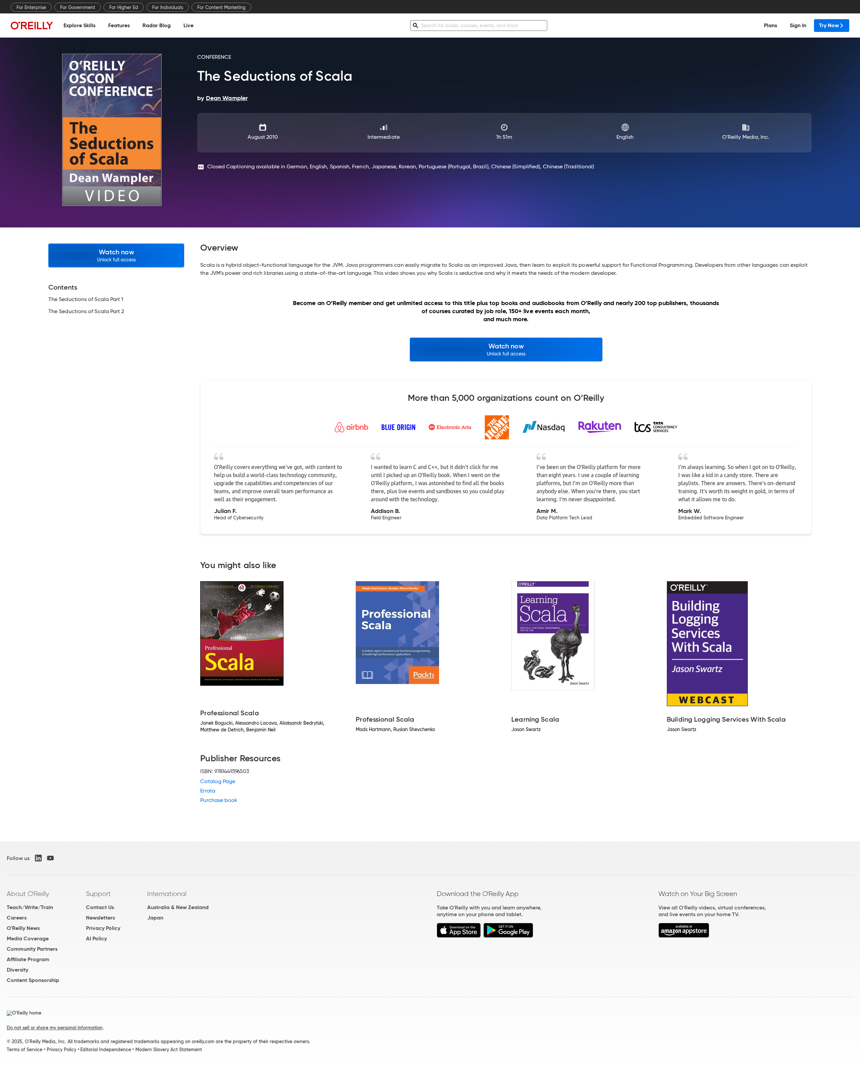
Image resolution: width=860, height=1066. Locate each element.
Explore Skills (79, 25)
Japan (155, 917)
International (166, 894)
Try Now (829, 25)
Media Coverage (28, 938)
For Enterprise (31, 7)
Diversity (17, 969)
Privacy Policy (103, 928)
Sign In (798, 25)
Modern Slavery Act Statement (168, 1050)
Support (98, 894)
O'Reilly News (23, 928)
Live (188, 25)
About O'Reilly (28, 894)
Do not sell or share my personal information (54, 1028)
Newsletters (100, 917)
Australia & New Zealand (178, 907)
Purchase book (218, 800)
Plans (770, 25)
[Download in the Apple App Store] (459, 935)
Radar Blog (156, 25)
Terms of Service (24, 1050)
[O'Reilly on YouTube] (50, 858)
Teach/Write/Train (30, 907)
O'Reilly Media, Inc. (746, 137)
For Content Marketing (221, 7)
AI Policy (96, 938)
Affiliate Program (28, 959)
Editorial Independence (105, 1050)
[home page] (32, 25)
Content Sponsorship (33, 980)
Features (119, 25)
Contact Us (100, 907)
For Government (77, 7)
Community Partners (32, 948)
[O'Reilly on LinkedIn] (38, 858)
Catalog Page (217, 781)
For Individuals (167, 7)
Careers (17, 917)
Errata (207, 790)
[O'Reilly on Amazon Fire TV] (683, 935)
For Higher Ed (123, 7)
